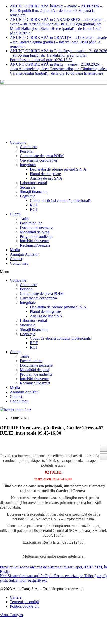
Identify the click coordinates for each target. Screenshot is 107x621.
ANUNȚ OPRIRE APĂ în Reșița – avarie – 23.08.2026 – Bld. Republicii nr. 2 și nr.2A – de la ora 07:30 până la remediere (56, 10)
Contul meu (19, 263)
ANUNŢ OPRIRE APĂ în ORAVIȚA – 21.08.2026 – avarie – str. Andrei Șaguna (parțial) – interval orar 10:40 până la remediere (58, 41)
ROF (34, 205)
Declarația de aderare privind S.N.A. (58, 169)
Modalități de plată (34, 232)
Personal (26, 151)
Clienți (15, 214)
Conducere (28, 147)
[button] (53, 272)
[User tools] (103, 448)
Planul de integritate (45, 174)
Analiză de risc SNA (46, 178)
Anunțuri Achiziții (24, 254)
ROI (33, 209)
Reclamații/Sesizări (35, 245)
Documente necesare (36, 227)
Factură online (31, 223)
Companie (18, 142)
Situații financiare (33, 192)
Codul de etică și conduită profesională (60, 200)
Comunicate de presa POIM (42, 156)
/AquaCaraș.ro (11, 615)
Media (15, 250)
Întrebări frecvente (34, 241)
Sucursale (27, 187)
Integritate (28, 165)
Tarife (24, 218)
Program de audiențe (36, 236)
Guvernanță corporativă (38, 160)
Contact (16, 259)
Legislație (27, 196)
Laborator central (33, 183)
